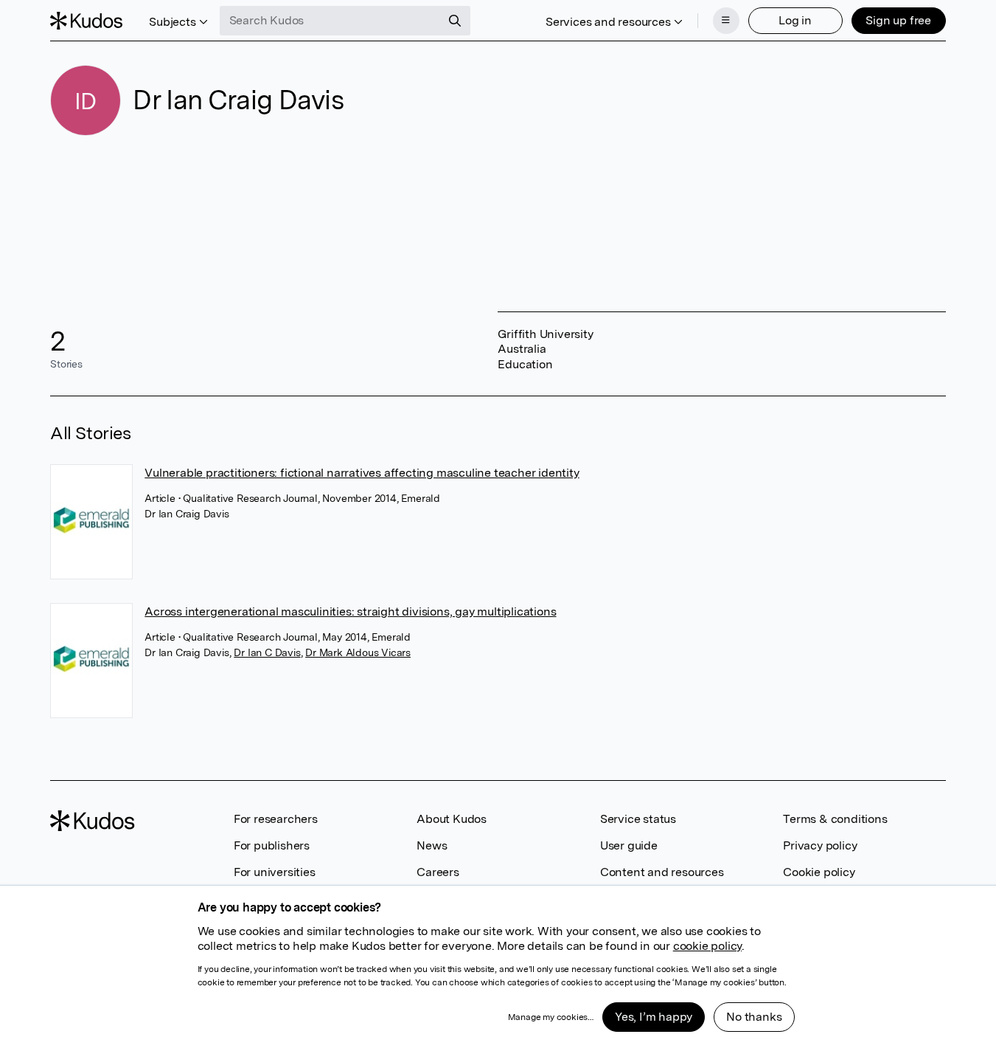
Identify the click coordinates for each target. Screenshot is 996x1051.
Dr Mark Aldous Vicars (358, 652)
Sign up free (898, 20)
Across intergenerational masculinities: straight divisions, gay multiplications (350, 611)
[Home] (86, 21)
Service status (638, 819)
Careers (438, 872)
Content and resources (662, 872)
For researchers (276, 819)
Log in (795, 20)
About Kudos (452, 819)
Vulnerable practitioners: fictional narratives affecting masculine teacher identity (361, 473)
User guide (629, 845)
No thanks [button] (753, 1017)
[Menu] (726, 20)
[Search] (455, 21)
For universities (275, 872)
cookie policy (707, 946)
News (432, 845)
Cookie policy (818, 872)
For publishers (272, 845)
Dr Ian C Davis (267, 652)
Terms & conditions (835, 819)
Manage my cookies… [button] (550, 1017)
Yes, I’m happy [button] (653, 1017)
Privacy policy (820, 845)
